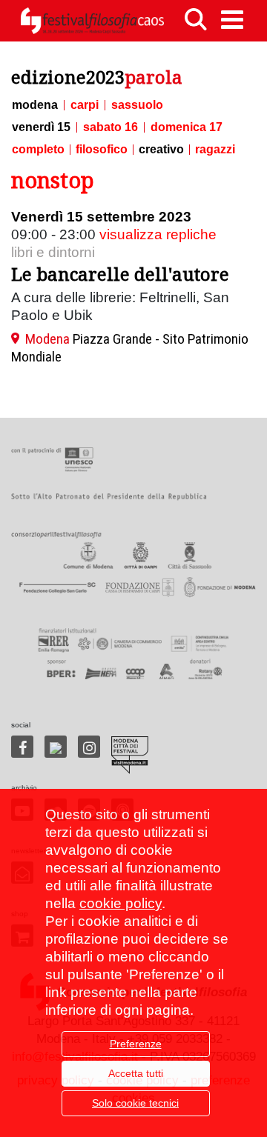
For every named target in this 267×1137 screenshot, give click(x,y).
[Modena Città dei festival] (129, 755)
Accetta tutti (135, 1073)
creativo (161, 149)
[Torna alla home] (92, 21)
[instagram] (89, 747)
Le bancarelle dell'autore (120, 273)
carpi (84, 105)
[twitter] (55, 747)
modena (35, 105)
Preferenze (136, 1044)
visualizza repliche (158, 234)
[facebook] (22, 747)
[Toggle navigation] (232, 20)
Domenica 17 (186, 127)
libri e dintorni (53, 252)
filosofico (102, 149)
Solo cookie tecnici (135, 1103)
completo (38, 149)
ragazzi (215, 149)
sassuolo (137, 105)
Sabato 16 (110, 127)
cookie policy (120, 903)
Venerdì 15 (41, 127)
